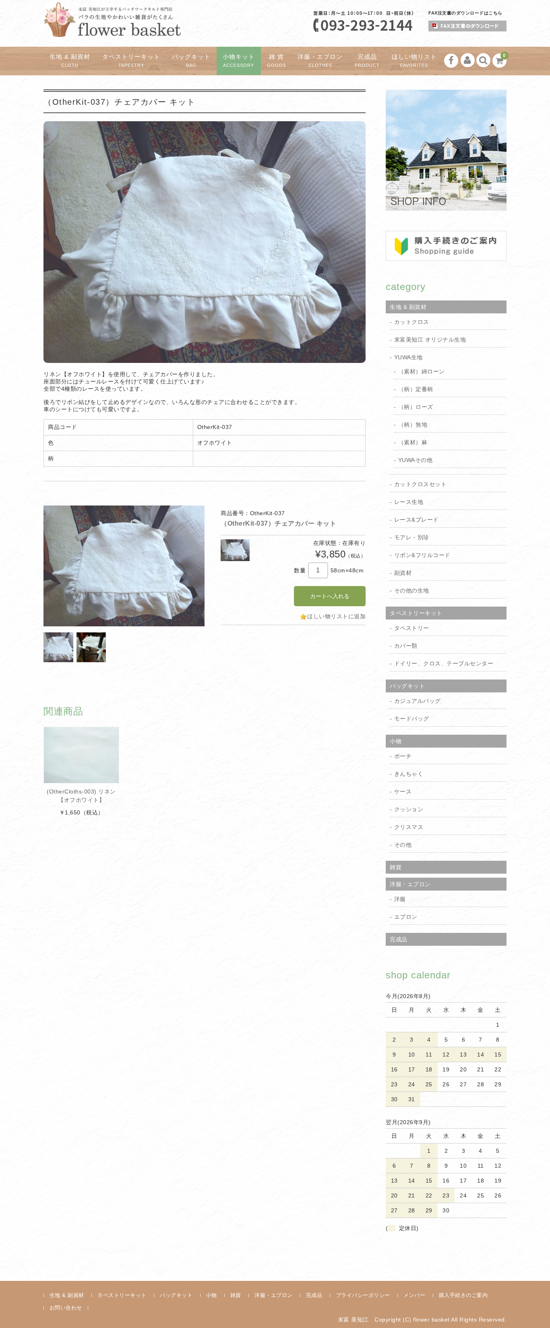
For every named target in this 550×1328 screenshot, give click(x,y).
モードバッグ (411, 718)
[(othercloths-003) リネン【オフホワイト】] (81, 755)
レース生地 (409, 502)
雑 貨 (276, 61)
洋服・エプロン (320, 61)
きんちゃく (409, 774)
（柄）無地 (413, 424)
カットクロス (411, 322)
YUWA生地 (408, 357)
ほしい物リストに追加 (336, 616)
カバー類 (406, 645)
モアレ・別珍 (411, 537)
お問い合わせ (66, 1308)
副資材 (403, 573)
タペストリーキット (131, 61)
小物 (395, 741)
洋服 (400, 899)
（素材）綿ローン (421, 371)
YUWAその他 (415, 460)
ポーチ (403, 756)
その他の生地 (411, 590)
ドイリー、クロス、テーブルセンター (444, 663)
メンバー (414, 1295)
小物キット (239, 61)
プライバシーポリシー (363, 1295)
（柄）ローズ (415, 407)
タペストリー (411, 628)
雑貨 (395, 867)
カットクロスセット (420, 484)
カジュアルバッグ (417, 701)
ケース (403, 791)
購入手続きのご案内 (463, 1295)
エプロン (406, 917)
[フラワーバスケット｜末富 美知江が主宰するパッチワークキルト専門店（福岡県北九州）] (112, 30)
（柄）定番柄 (415, 389)
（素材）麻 (413, 442)
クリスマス (409, 827)
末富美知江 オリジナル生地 (430, 339)
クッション (409, 809)
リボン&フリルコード (422, 555)
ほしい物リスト (414, 61)
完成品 (367, 61)
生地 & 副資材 (70, 61)
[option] (124, 566)
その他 (403, 844)
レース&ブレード (416, 519)
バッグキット (191, 61)
